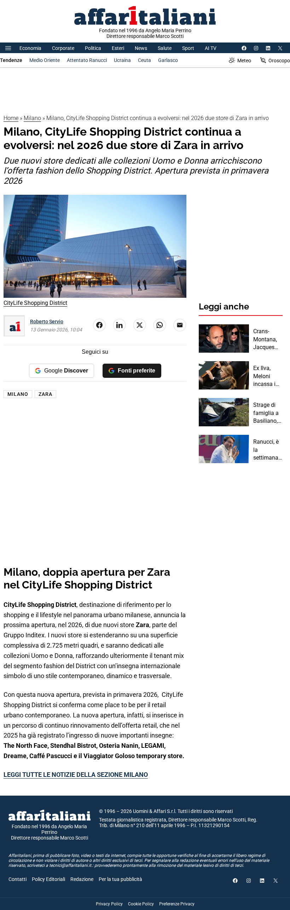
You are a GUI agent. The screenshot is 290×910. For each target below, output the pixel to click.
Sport (188, 48)
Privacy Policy (109, 904)
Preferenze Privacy (177, 904)
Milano (32, 118)
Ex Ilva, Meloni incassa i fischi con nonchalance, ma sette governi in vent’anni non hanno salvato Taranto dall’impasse (268, 376)
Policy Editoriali (48, 879)
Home (11, 118)
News (141, 48)
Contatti (17, 879)
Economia (30, 48)
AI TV (210, 48)
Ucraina (122, 60)
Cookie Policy (141, 904)
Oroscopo (279, 60)
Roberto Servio (46, 321)
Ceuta (144, 60)
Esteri (118, 48)
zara (45, 394)
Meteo (244, 60)
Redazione (81, 879)
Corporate (63, 48)
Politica (93, 48)
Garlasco (168, 60)
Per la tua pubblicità (120, 879)
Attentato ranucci (87, 60)
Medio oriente (44, 60)
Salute (165, 48)
